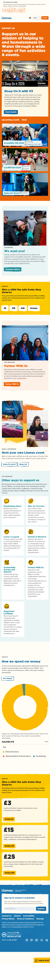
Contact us (6, 916)
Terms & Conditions (25, 919)
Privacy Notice (8, 919)
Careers (17, 916)
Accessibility (28, 916)
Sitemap (40, 919)
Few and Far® (13, 940)
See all (24, 120)
